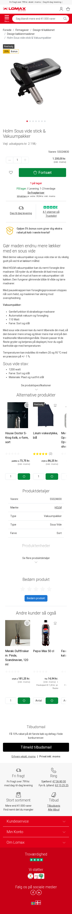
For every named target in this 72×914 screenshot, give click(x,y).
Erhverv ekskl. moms (24, 756)
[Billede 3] (33, 121)
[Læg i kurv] (24, 476)
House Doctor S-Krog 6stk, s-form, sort (16, 437)
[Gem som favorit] (27, 405)
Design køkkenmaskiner (21, 33)
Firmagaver (22, 30)
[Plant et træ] (39, 876)
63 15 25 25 (61, 785)
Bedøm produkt (36, 598)
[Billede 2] (30, 121)
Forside (7, 30)
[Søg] (65, 18)
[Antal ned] (9, 160)
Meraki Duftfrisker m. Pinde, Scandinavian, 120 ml (17, 657)
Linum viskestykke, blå (45, 435)
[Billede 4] (36, 121)
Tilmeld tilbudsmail (36, 747)
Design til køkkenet (44, 30)
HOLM (58, 507)
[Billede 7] (45, 121)
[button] (11, 51)
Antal (38, 700)
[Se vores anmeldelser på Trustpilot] (36, 859)
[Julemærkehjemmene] (30, 876)
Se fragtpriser (36, 192)
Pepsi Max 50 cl (43, 651)
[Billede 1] (27, 121)
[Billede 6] (42, 121)
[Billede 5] (39, 121)
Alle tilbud (53, 809)
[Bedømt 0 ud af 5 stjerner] (12, 453)
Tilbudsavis (53, 805)
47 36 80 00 (59, 781)
